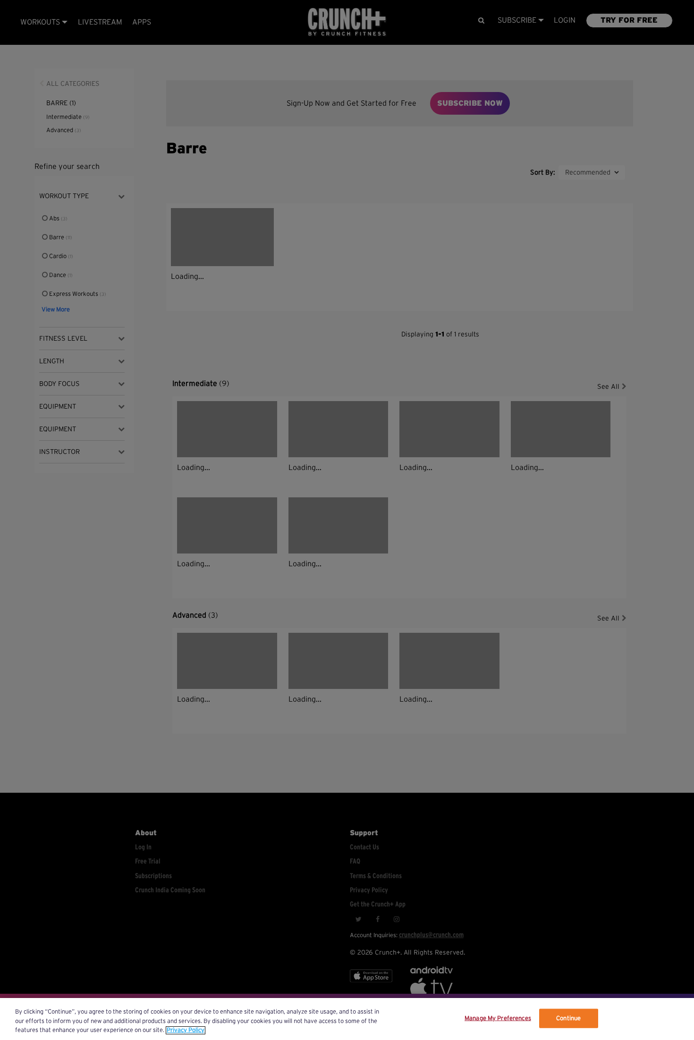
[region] (347, 1019)
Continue (568, 1018)
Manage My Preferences (498, 1018)
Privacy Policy (185, 1030)
